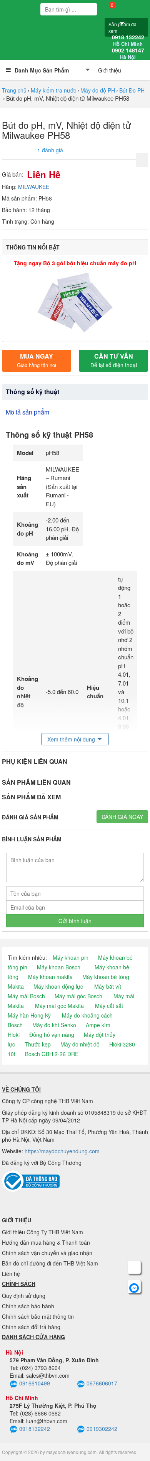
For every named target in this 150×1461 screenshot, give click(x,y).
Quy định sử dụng (23, 1295)
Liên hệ (11, 1273)
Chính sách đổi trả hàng (31, 1327)
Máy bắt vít (107, 986)
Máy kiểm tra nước (53, 90)
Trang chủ (14, 90)
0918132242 (34, 1428)
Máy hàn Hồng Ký (29, 1015)
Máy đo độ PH (97, 90)
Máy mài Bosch (26, 996)
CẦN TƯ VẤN (113, 360)
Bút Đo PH (132, 90)
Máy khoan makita (50, 977)
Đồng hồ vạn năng (51, 1034)
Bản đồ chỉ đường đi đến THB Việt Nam (50, 1263)
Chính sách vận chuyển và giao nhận (47, 1253)
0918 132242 (128, 40)
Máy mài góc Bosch (78, 996)
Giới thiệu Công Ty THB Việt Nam (42, 1232)
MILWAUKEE (33, 186)
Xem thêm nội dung (71, 739)
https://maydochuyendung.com (62, 1151)
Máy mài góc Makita (59, 1005)
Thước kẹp (38, 1044)
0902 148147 (128, 53)
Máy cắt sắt (109, 1005)
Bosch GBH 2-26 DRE (51, 1054)
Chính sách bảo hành (28, 1306)
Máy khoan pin (70, 957)
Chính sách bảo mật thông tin (38, 1316)
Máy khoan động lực (58, 986)
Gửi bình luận (75, 921)
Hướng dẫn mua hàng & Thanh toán (46, 1242)
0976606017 (102, 1383)
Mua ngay (36, 360)
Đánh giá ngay (122, 817)
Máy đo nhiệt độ (80, 1044)
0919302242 (102, 1428)
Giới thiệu (109, 70)
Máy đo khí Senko (54, 1025)
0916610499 (34, 1383)
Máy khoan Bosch (58, 967)
